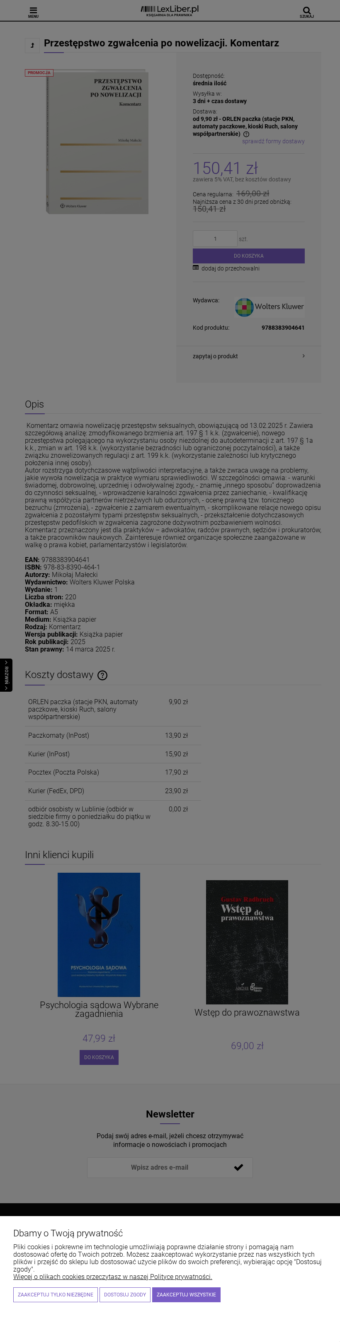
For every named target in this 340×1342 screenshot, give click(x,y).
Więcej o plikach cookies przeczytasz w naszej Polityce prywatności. (112, 1277)
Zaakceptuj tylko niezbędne (55, 1295)
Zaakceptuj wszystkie (186, 1295)
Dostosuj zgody (125, 1295)
